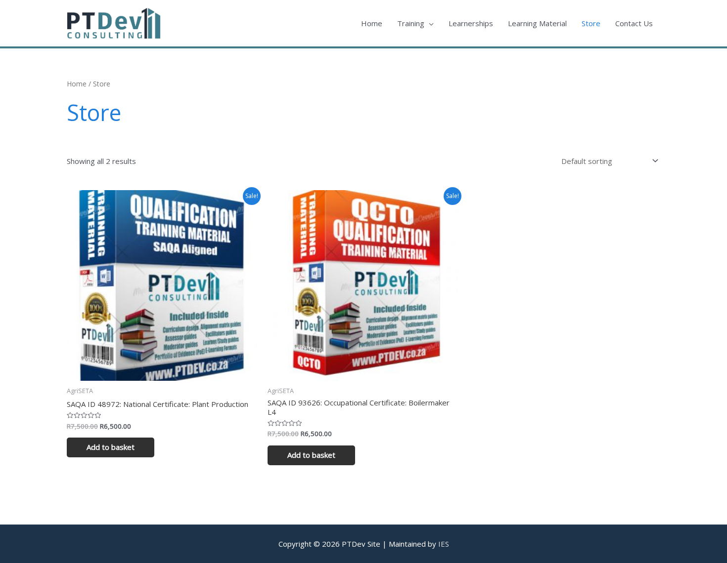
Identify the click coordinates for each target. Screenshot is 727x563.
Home (371, 23)
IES (443, 544)
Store (591, 23)
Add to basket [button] (111, 447)
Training (410, 23)
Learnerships (471, 23)
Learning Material (537, 23)
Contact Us (634, 23)
